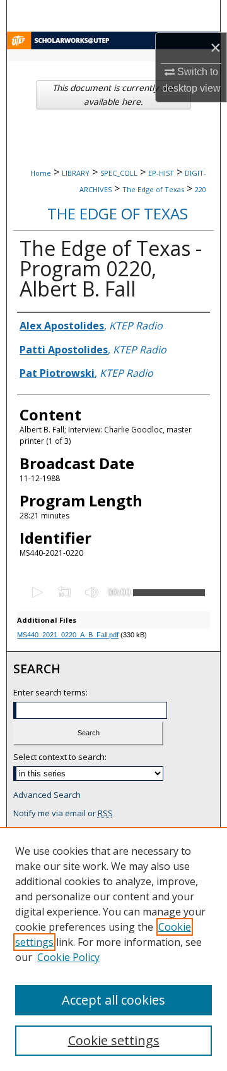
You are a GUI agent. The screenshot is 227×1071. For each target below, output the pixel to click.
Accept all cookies (113, 999)
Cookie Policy (68, 957)
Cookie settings (114, 1040)
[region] (113, 949)
